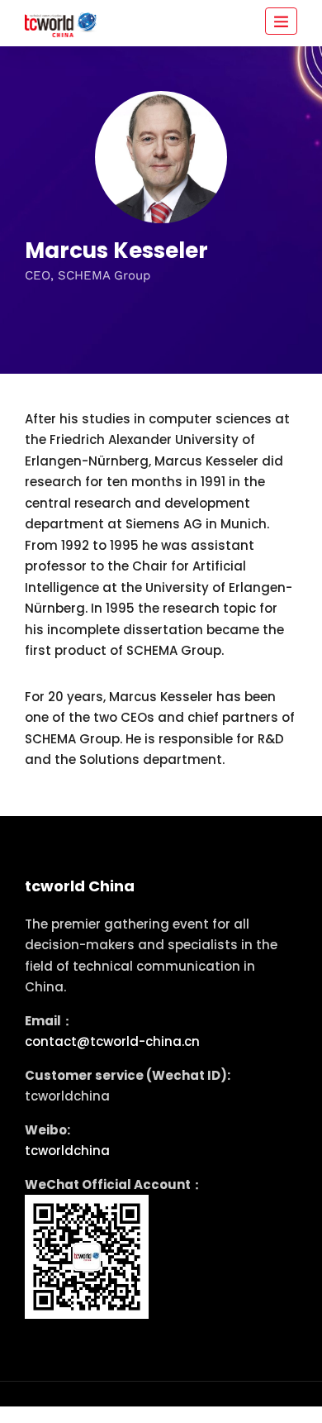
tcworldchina (67, 1150)
